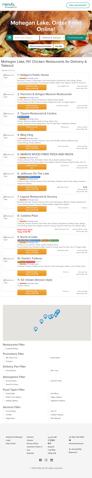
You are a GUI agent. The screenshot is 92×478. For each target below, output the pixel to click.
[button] (35, 329)
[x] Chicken (11, 70)
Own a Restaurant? (78, 5)
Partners (30, 437)
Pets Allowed (55, 418)
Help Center (11, 443)
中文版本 (51, 440)
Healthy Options (12, 401)
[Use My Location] (9, 37)
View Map (58, 46)
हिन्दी (49, 443)
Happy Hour (10, 418)
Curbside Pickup (12, 349)
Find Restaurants (75, 37)
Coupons (9, 361)
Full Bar (9, 415)
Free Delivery (11, 371)
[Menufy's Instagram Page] (46, 460)
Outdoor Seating (57, 415)
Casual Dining (11, 381)
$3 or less (54, 371)
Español (51, 447)
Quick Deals (55, 358)
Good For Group (12, 384)
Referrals (30, 453)
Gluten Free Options (13, 397)
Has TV (53, 411)
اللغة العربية (52, 437)
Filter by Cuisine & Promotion (40, 46)
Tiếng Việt (52, 453)
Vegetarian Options (58, 401)
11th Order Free (11, 358)
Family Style (10, 394)
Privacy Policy (32, 443)
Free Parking (10, 411)
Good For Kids (56, 381)
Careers (30, 440)
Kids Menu (55, 394)
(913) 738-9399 (77, 437)
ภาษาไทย (51, 450)
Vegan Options (56, 397)
